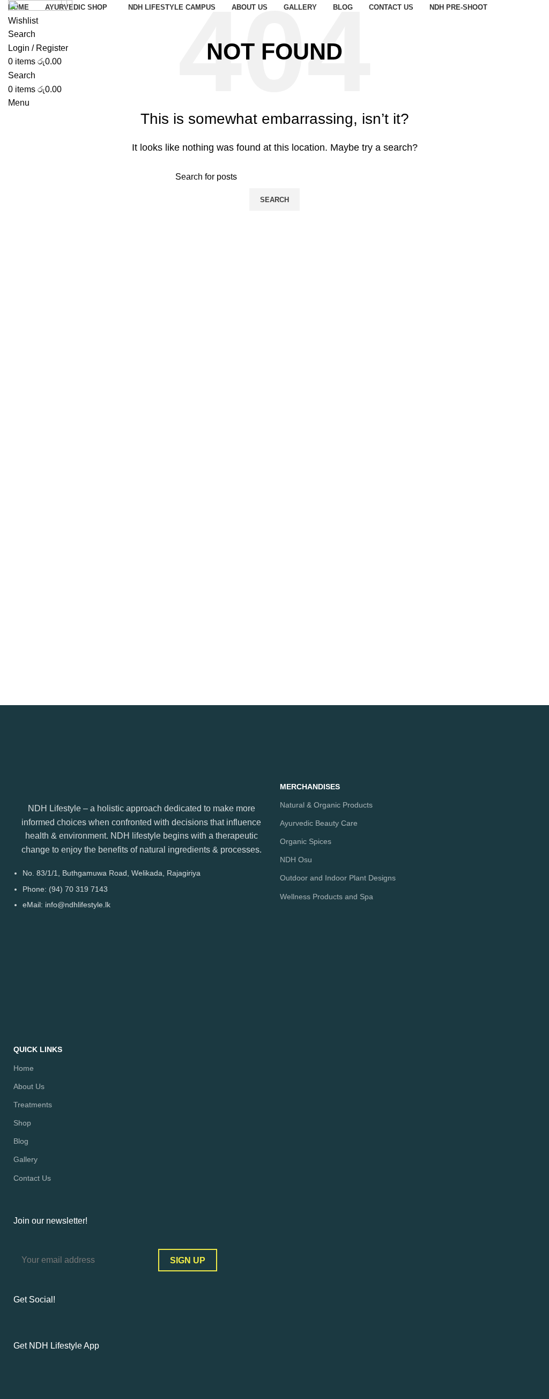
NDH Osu (296, 859)
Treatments (32, 1104)
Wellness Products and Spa (326, 896)
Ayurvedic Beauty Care (319, 823)
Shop (22, 1123)
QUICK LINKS (37, 1049)
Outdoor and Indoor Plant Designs (338, 878)
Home (23, 1068)
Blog (20, 1141)
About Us (28, 1086)
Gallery (25, 1159)
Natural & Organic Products (326, 805)
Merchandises (310, 786)
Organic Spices (305, 841)
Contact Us (32, 1178)
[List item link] (141, 894)
